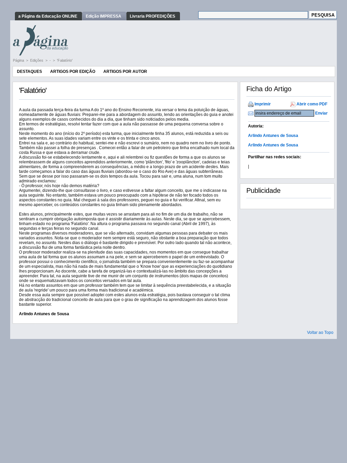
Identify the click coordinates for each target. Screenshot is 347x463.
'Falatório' (65, 60)
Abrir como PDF (312, 104)
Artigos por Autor (125, 71)
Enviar (321, 113)
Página (19, 60)
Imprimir (262, 104)
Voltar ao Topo (320, 332)
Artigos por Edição (72, 71)
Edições (37, 60)
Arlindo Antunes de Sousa (273, 135)
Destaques (29, 71)
